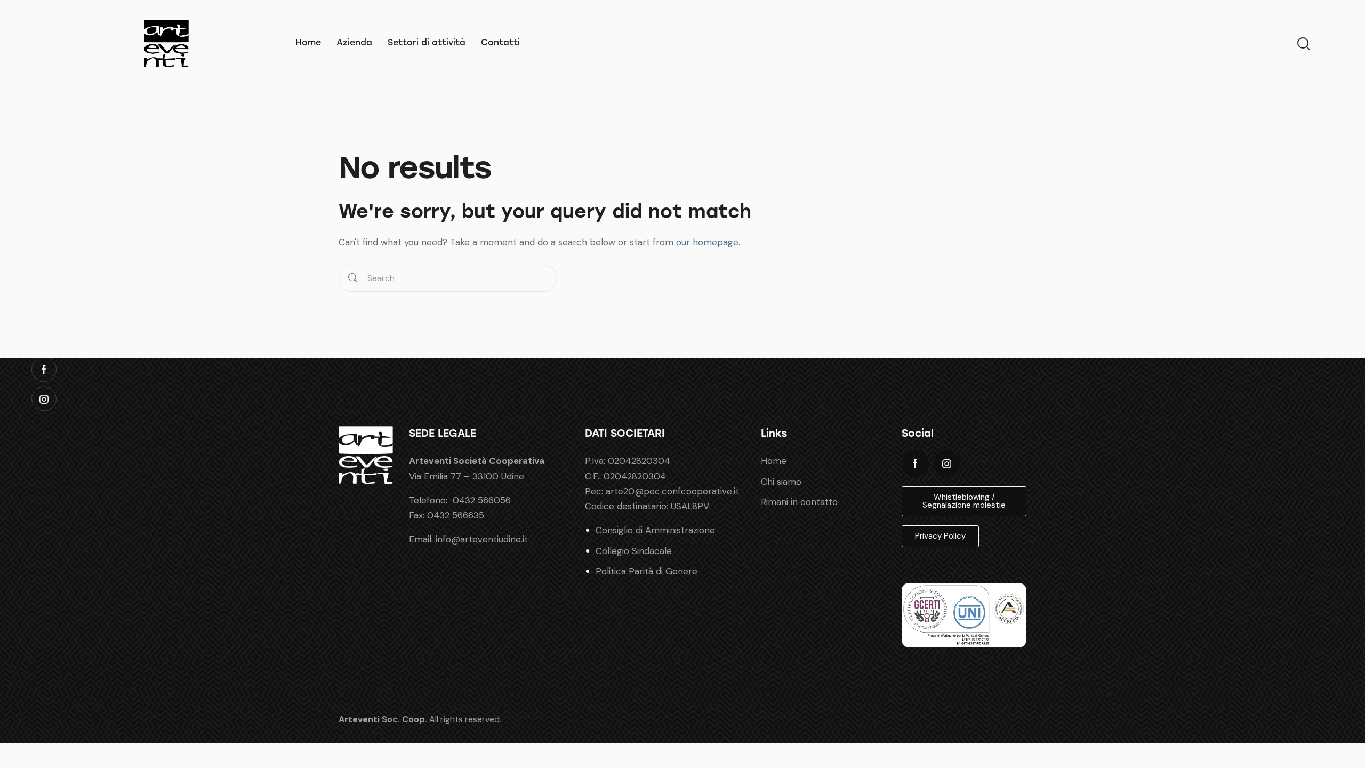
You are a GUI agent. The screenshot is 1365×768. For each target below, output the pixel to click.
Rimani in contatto (799, 502)
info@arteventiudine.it (482, 539)
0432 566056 (482, 500)
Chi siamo (781, 481)
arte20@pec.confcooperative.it (672, 491)
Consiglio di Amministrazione (655, 530)
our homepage (707, 242)
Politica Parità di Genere (646, 571)
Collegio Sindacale (634, 551)
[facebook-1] (915, 463)
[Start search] (353, 278)
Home (773, 461)
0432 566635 (455, 515)
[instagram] (946, 463)
